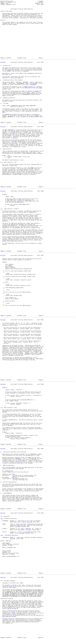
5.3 (1, 407)
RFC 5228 (28, 529)
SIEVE (9, 70)
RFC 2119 (29, 521)
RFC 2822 (17, 202)
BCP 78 (12, 586)
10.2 (2, 535)
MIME (32, 167)
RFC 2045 (17, 526)
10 (1, 516)
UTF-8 (31, 346)
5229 (7, 3)
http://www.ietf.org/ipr (9, 616)
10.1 (2, 518)
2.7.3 (30, 115)
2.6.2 (37, 93)
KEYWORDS (33, 84)
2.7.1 (24, 115)
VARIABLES (18, 458)
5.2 (1, 208)
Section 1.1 (31, 86)
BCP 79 (16, 608)
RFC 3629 (22, 533)
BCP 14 (24, 521)
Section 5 (15, 137)
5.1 (1, 162)
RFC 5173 (3, 62)
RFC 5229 (12, 538)
